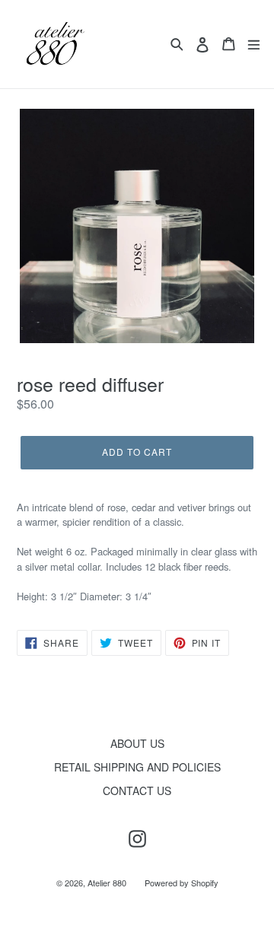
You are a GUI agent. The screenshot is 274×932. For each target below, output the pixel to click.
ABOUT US (137, 743)
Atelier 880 (107, 882)
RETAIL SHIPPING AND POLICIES (137, 767)
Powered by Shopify (181, 882)
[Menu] (254, 44)
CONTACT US (137, 790)
